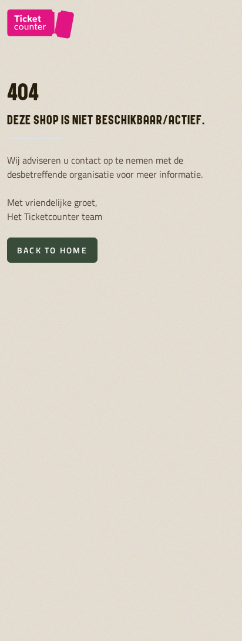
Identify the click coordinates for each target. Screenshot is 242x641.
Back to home (52, 250)
